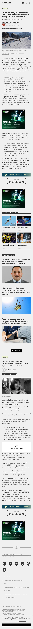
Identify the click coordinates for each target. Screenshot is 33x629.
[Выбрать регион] (23, 3)
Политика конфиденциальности (13, 580)
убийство (8, 374)
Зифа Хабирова (11, 370)
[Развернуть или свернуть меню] (30, 3)
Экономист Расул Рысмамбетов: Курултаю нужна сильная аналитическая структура (16, 261)
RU (26, 3)
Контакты (7, 590)
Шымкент (14, 374)
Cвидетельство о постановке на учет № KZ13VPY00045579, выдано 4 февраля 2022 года (13, 614)
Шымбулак (18, 28)
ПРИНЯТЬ (16, 625)
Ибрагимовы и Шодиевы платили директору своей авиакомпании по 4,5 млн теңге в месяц (16, 291)
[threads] (28, 564)
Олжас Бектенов (6, 28)
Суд (3, 374)
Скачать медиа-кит (9, 597)
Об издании (7, 576)
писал (16, 158)
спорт (13, 28)
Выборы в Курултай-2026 (11, 601)
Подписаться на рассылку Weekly (12, 554)
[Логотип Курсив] (7, 2)
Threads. (20, 439)
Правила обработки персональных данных (16, 587)
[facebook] (4, 570)
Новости (5, 8)
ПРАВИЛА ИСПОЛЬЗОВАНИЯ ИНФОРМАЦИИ (15, 594)
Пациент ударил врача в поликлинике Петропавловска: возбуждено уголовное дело (16, 321)
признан (26, 490)
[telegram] (10, 564)
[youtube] (16, 564)
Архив (6, 583)
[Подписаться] (30, 556)
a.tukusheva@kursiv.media (12, 25)
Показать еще (16, 351)
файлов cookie (22, 621)
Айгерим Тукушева (12, 22)
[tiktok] (22, 564)
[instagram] (4, 564)
